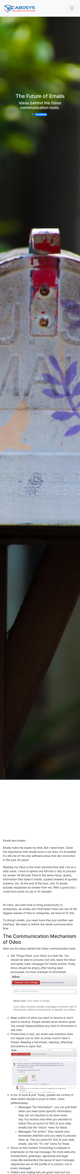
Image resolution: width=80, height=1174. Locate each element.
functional (41, 114)
